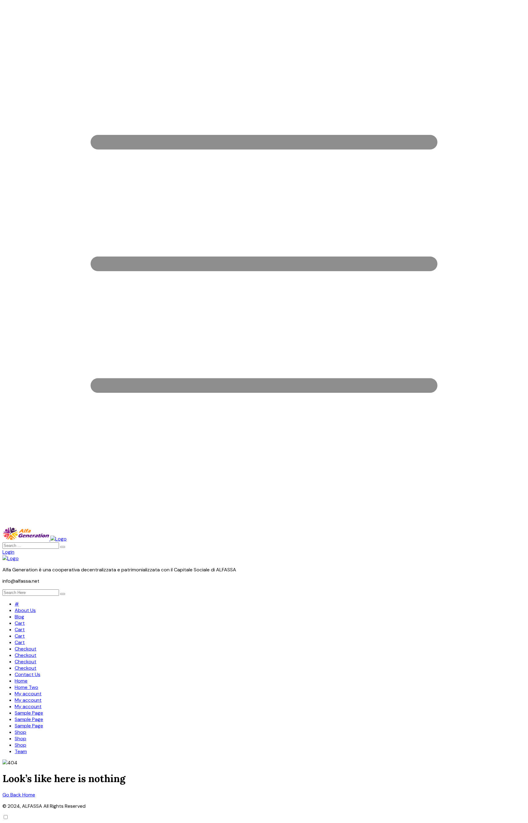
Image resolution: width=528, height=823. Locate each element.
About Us (25, 610)
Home (21, 681)
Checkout (25, 649)
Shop (20, 732)
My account (28, 693)
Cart (20, 623)
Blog (19, 617)
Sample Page (29, 713)
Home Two (26, 687)
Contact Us (27, 674)
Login (8, 552)
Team (21, 751)
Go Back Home (18, 795)
